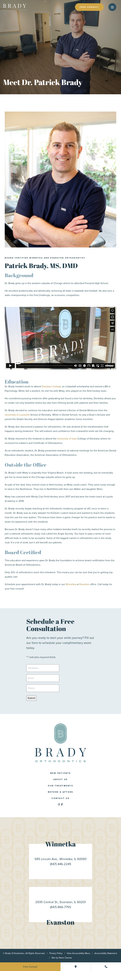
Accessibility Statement (106, 953)
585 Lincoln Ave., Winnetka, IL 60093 (60, 859)
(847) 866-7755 (60, 907)
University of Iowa (67, 438)
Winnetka (71, 584)
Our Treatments (60, 785)
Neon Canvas (65, 957)
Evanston (84, 584)
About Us (60, 779)
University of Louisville (17, 415)
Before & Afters (60, 791)
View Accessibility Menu (78, 953)
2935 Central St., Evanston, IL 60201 (60, 902)
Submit (31, 698)
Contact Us (60, 798)
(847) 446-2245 (60, 864)
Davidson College (51, 386)
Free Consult (89, 7)
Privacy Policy (56, 953)
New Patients (60, 773)
